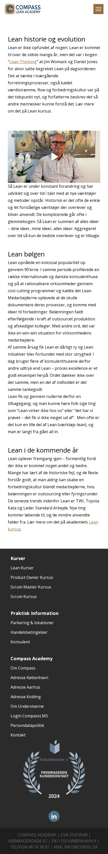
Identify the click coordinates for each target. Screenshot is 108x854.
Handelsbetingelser (29, 632)
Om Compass (23, 668)
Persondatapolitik (27, 725)
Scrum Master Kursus (31, 587)
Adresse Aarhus (25, 687)
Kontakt (18, 735)
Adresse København (29, 677)
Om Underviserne (27, 706)
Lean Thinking (23, 61)
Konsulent (20, 642)
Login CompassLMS (29, 716)
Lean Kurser (22, 568)
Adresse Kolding (26, 696)
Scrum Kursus (24, 596)
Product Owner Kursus (32, 577)
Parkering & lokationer (32, 622)
